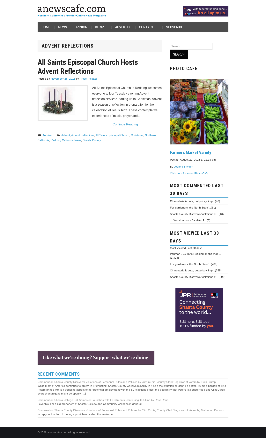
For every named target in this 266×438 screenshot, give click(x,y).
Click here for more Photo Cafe (189, 173)
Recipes (101, 27)
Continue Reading (127, 124)
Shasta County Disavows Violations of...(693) (197, 276)
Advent (65, 135)
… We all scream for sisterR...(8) (190, 220)
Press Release (89, 78)
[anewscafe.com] (72, 11)
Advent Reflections (82, 135)
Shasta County (92, 140)
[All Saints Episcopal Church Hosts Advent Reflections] (63, 102)
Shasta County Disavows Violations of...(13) (197, 214)
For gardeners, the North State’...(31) (193, 207)
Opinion (81, 27)
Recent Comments (59, 374)
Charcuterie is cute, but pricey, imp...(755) (196, 270)
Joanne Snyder (183, 166)
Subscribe (174, 27)
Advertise (123, 27)
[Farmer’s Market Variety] (199, 111)
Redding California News (66, 140)
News (62, 27)
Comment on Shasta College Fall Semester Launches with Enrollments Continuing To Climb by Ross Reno (103, 400)
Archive (47, 135)
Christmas (137, 135)
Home (45, 27)
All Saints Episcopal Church (112, 135)
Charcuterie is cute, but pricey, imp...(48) (195, 201)
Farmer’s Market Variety (190, 152)
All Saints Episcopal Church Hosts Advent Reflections (88, 67)
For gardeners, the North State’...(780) (194, 264)
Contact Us (149, 27)
